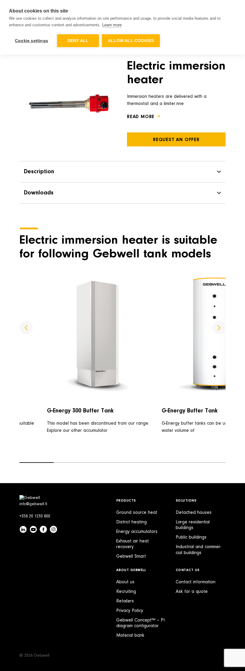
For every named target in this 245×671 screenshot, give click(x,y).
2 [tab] (71, 462)
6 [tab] (208, 462)
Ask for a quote (192, 591)
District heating (131, 522)
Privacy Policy (129, 610)
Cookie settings (31, 40)
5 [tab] (174, 462)
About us (125, 582)
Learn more (112, 25)
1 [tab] (36, 462)
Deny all (78, 40)
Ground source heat (136, 512)
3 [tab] (105, 462)
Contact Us (188, 570)
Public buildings (191, 537)
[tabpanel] (99, 365)
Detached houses (194, 512)
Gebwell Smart (131, 556)
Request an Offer (176, 139)
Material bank (130, 635)
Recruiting (126, 591)
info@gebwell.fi (33, 504)
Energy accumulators (136, 531)
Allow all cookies (131, 40)
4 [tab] (139, 462)
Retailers (125, 601)
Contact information (195, 582)
